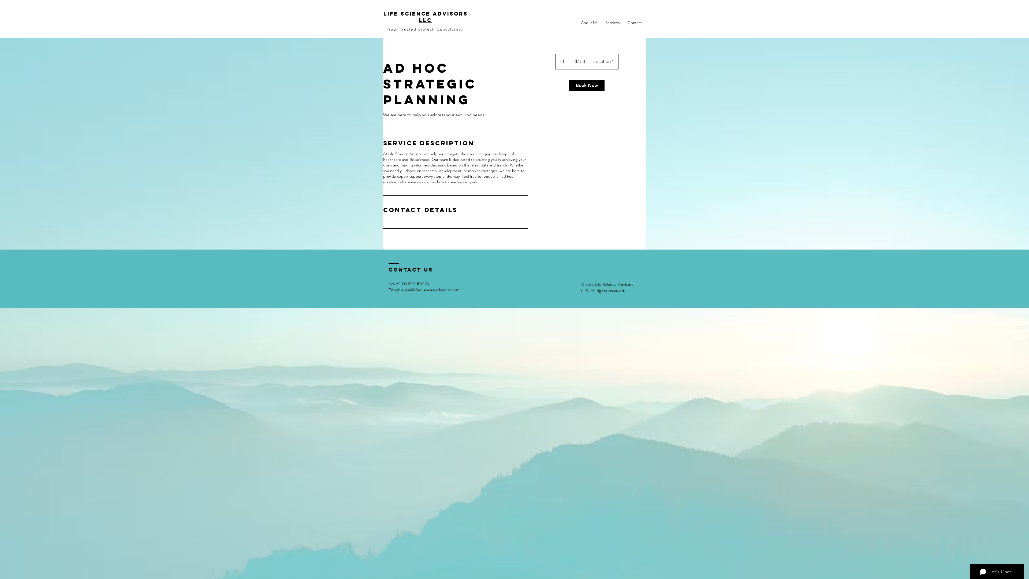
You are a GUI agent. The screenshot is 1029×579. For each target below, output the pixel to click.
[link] (587, 85)
